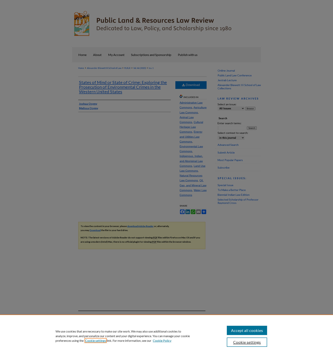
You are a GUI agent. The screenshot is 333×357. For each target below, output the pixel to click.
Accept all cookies (247, 330)
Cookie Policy (162, 340)
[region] (166, 336)
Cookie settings (95, 340)
